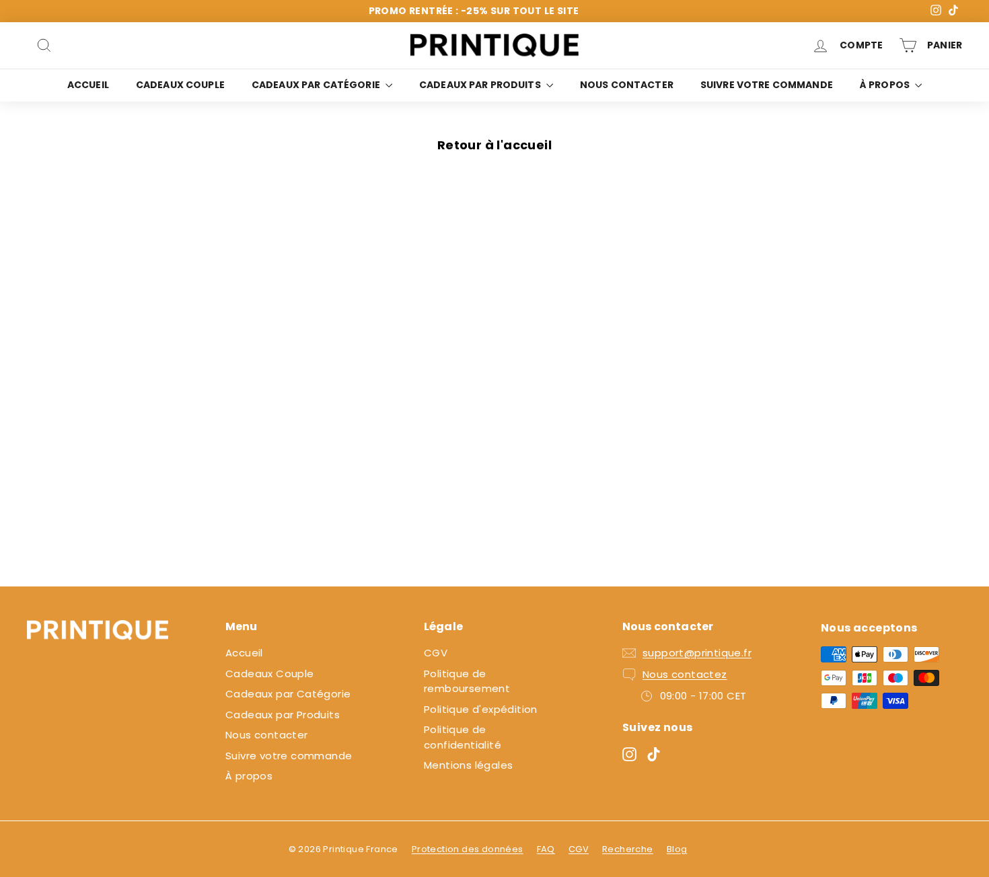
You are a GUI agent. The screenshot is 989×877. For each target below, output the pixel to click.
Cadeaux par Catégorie (317, 84)
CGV (435, 653)
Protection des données (467, 849)
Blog (677, 849)
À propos (886, 84)
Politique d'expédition (481, 709)
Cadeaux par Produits (481, 84)
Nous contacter (626, 84)
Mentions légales (468, 765)
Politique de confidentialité (462, 737)
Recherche (627, 849)
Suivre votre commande (766, 84)
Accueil (88, 84)
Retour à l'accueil (494, 145)
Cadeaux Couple (180, 84)
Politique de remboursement (467, 681)
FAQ (546, 849)
